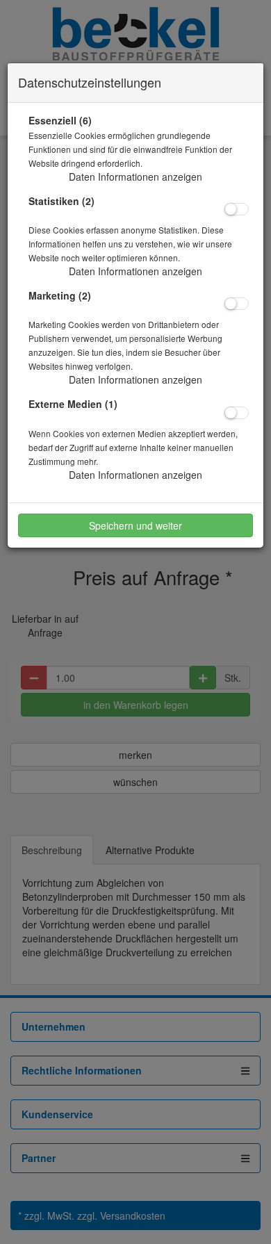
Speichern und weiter (135, 525)
